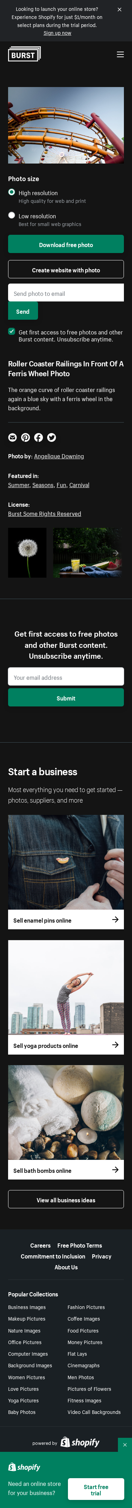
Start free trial (96, 1489)
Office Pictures (25, 1342)
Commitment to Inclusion (53, 1255)
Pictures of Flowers (89, 1388)
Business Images (27, 1306)
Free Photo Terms (79, 1244)
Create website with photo (66, 269)
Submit (66, 697)
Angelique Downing (59, 455)
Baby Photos (22, 1411)
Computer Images (28, 1353)
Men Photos (81, 1377)
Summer (18, 484)
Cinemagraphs (84, 1365)
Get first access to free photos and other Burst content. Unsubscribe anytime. (71, 335)
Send (23, 310)
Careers (40, 1244)
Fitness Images (84, 1400)
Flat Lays (77, 1353)
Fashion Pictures (86, 1306)
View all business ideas (66, 1199)
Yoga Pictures (23, 1400)
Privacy (102, 1255)
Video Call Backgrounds (94, 1411)
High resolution (38, 192)
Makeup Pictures (26, 1318)
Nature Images (24, 1330)
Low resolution (37, 216)
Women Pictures (26, 1377)
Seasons (43, 484)
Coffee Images (84, 1318)
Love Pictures (23, 1388)
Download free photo (66, 243)
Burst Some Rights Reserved (44, 512)
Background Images (30, 1365)
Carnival (79, 484)
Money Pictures (85, 1342)
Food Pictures (83, 1330)
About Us (66, 1266)
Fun (61, 484)
